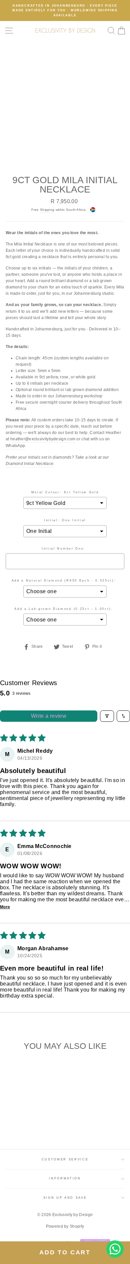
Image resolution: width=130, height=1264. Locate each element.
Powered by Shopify (65, 1226)
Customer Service (65, 1159)
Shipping (47, 209)
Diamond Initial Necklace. (30, 463)
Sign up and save (65, 1197)
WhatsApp (15, 445)
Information (65, 1178)
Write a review (49, 716)
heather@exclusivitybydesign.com (42, 439)
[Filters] (107, 716)
